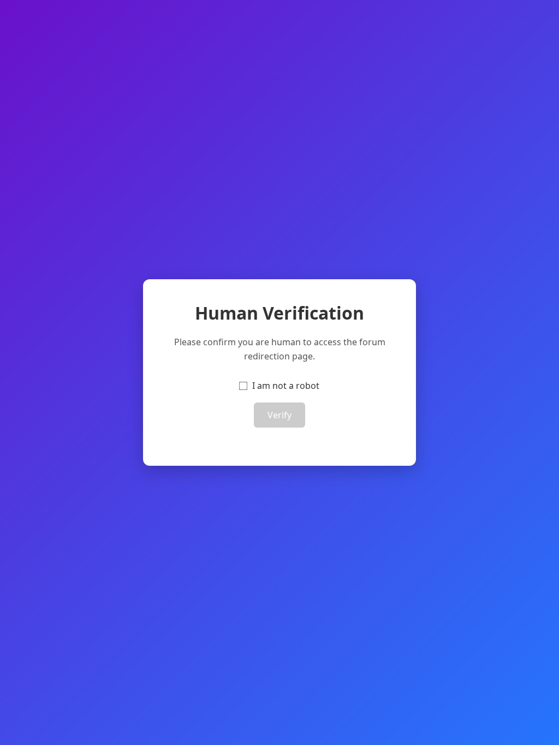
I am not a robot (285, 386)
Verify (279, 415)
